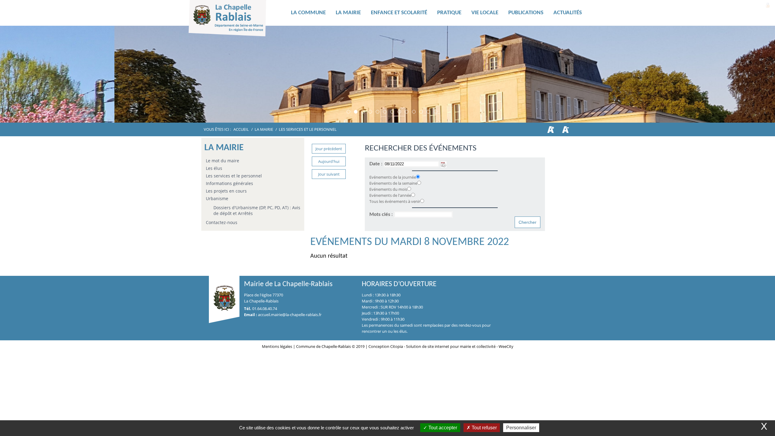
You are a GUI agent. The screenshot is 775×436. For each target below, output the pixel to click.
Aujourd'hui (328, 161)
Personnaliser (521, 427)
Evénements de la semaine (393, 183)
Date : (376, 163)
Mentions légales (277, 346)
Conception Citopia (385, 346)
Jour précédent (328, 148)
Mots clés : (381, 214)
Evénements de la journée (392, 177)
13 (435, 112)
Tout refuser (483, 427)
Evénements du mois (388, 189)
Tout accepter (442, 427)
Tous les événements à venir (394, 201)
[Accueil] (237, 19)
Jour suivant (329, 174)
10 (414, 112)
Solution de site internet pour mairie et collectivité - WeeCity (459, 346)
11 (421, 112)
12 (428, 112)
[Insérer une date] (443, 164)
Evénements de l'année (390, 195)
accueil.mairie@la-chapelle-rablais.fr (290, 314)
